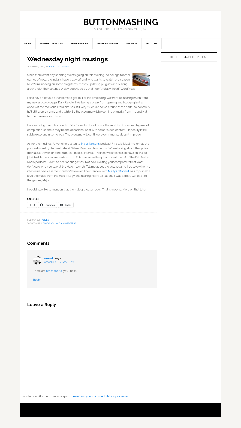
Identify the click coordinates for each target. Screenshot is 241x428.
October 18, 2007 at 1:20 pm (59, 262)
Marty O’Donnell (118, 171)
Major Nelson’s (90, 143)
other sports (54, 271)
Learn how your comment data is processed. (100, 396)
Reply (37, 279)
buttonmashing (120, 22)
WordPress (69, 223)
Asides (45, 220)
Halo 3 (58, 223)
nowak (49, 258)
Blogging (48, 223)
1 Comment (64, 66)
